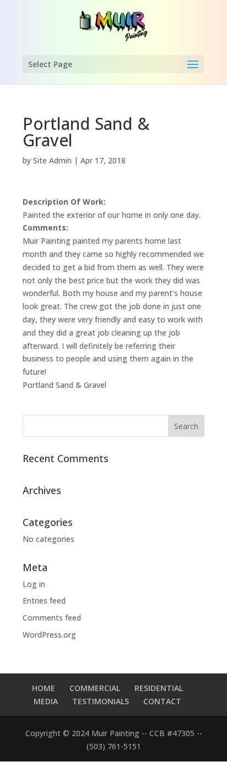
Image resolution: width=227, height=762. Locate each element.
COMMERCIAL (94, 688)
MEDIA (46, 701)
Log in (34, 584)
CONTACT (162, 701)
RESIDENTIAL (158, 688)
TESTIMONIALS (100, 701)
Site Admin (52, 160)
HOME (43, 688)
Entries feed (44, 600)
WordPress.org (49, 634)
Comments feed (52, 617)
